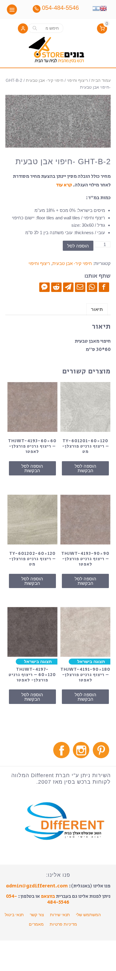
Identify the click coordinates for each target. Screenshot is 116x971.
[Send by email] (80, 286)
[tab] (97, 309)
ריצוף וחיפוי (77, 80)
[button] (23, 28)
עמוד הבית (101, 80)
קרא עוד (64, 185)
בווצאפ (48, 896)
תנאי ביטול (14, 914)
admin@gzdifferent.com (37, 885)
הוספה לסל (78, 245)
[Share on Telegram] (68, 286)
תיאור (97, 309)
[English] (103, 7)
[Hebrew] (96, 7)
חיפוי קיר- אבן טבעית (44, 80)
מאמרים (36, 924)
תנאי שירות (60, 914)
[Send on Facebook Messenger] (44, 286)
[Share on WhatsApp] (92, 286)
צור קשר (37, 914)
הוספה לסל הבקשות (85, 468)
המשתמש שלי (88, 914)
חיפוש (35, 28)
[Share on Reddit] (56, 286)
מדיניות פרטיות (63, 924)
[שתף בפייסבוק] (104, 286)
